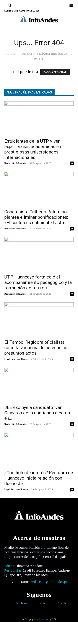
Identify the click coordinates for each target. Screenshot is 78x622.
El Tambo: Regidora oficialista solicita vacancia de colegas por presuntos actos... (36, 348)
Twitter (42, 603)
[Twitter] (35, 603)
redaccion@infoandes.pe (49, 582)
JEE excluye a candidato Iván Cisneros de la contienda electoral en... (38, 413)
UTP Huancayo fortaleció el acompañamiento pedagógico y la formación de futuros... (38, 282)
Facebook (21, 603)
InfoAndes (42, 619)
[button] (9, 5)
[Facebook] (12, 603)
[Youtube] (54, 603)
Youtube (62, 603)
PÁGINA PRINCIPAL (55, 72)
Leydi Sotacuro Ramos (16, 359)
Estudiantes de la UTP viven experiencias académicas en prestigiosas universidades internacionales (32, 149)
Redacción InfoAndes (15, 163)
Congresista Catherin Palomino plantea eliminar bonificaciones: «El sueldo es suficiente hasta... (36, 217)
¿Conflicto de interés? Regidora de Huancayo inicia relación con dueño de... (38, 478)
